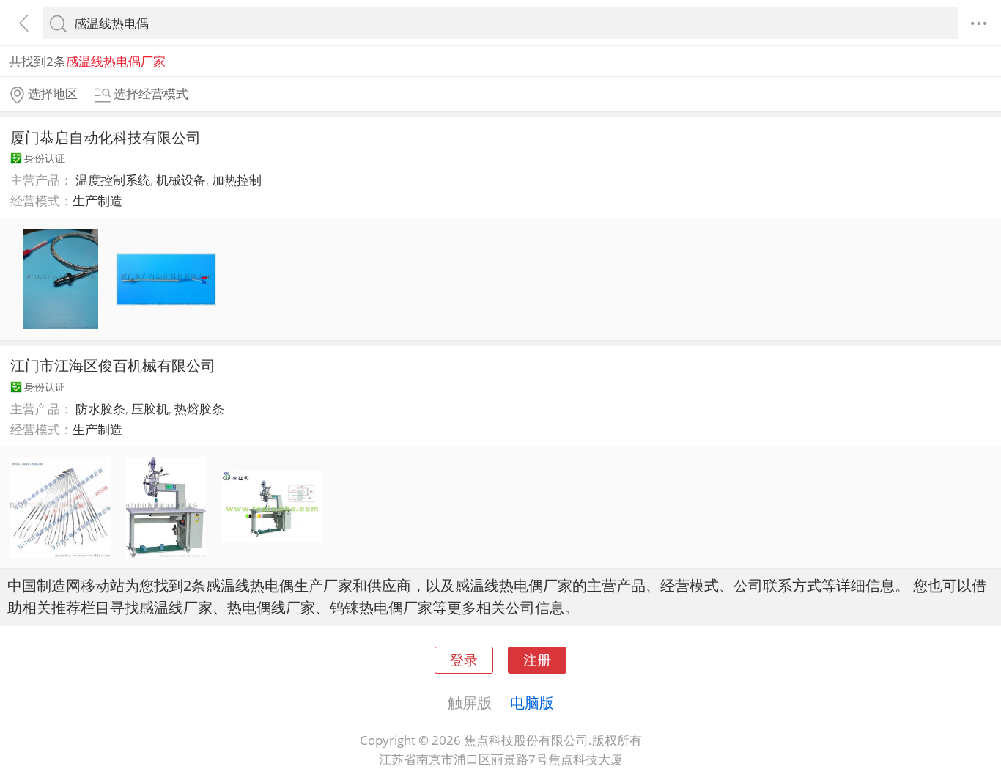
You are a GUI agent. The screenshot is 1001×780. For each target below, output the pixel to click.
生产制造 (97, 200)
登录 (464, 659)
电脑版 (532, 702)
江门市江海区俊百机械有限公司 (112, 365)
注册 (537, 659)
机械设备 (181, 180)
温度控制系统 (112, 180)
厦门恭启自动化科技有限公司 (105, 137)
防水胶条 (100, 408)
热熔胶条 (199, 408)
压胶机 (150, 408)
